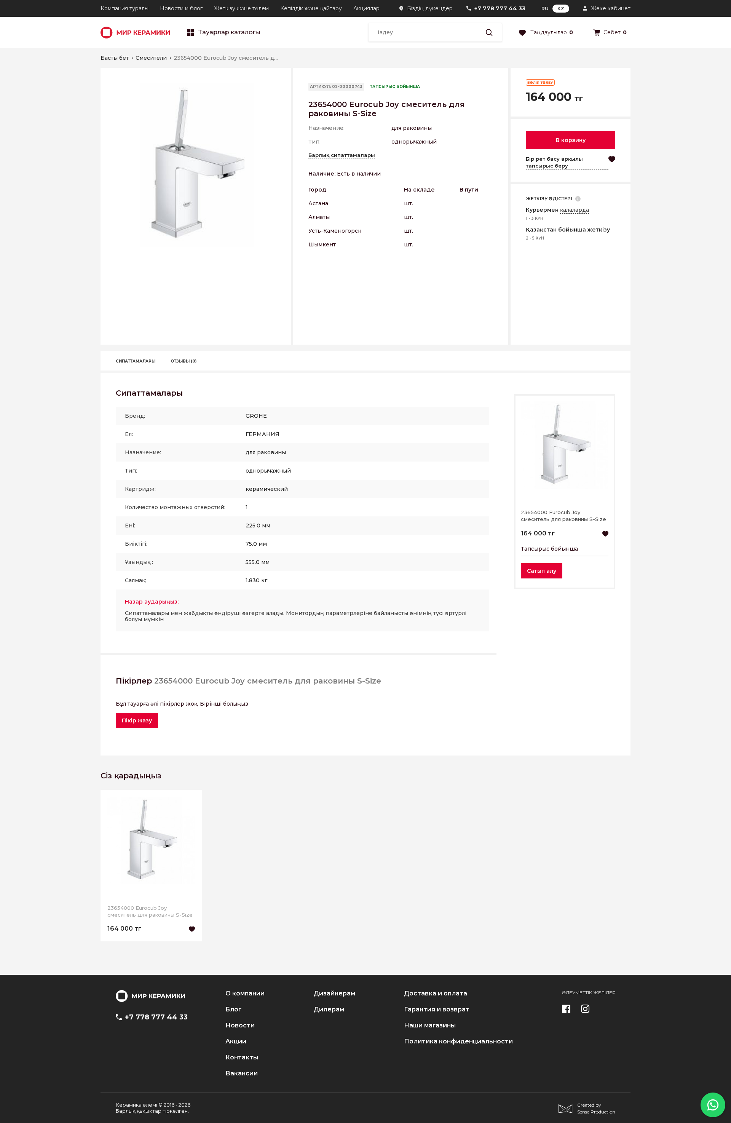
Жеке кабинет (610, 8)
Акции (235, 1041)
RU (545, 8)
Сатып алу (541, 570)
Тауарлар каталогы (229, 32)
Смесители (151, 57)
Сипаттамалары (135, 361)
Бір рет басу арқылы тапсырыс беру (554, 162)
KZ (560, 8)
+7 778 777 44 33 (499, 8)
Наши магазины (430, 1025)
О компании (245, 993)
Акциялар (366, 8)
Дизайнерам (334, 993)
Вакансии (241, 1073)
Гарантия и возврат (436, 1009)
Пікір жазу (137, 720)
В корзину (571, 140)
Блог (233, 1009)
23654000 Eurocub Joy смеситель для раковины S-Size (563, 515)
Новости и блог (181, 8)
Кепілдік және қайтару (311, 8)
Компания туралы (124, 8)
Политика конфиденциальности (458, 1041)
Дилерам (329, 1009)
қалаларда (574, 209)
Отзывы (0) (183, 361)
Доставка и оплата (435, 993)
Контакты (241, 1057)
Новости (240, 1025)
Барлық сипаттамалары (341, 155)
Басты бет (115, 57)
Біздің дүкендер (430, 8)
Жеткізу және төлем (241, 8)
